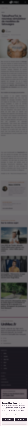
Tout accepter (20, 419)
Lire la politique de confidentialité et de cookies (12, 414)
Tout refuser (8, 419)
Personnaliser (14, 422)
